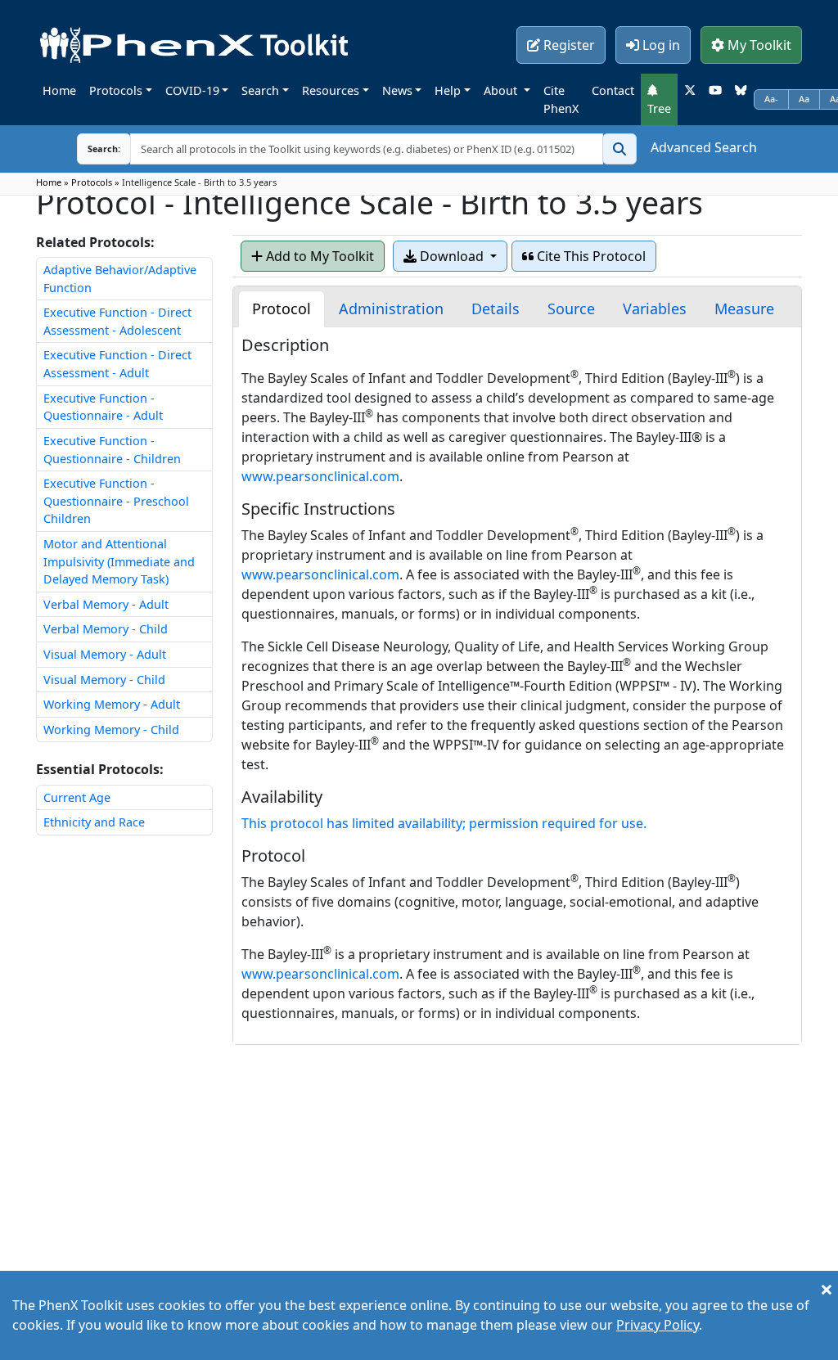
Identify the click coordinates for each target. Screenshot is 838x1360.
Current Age (76, 797)
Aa (804, 98)
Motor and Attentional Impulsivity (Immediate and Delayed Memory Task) (119, 561)
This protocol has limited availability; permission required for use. (444, 823)
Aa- (771, 98)
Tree (659, 108)
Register (567, 45)
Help (448, 90)
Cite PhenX (561, 99)
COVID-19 (192, 90)
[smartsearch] (619, 148)
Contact (613, 90)
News (397, 90)
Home (59, 90)
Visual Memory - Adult (104, 654)
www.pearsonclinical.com (320, 476)
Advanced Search (704, 147)
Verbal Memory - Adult (106, 604)
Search (260, 90)
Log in (659, 45)
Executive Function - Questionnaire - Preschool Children (116, 500)
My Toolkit (757, 45)
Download (452, 256)
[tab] (281, 308)
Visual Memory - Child (104, 679)
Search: (91, 148)
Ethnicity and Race (94, 822)
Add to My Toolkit (318, 256)
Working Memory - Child (111, 729)
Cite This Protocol (590, 256)
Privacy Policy (657, 1325)
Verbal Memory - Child (105, 629)
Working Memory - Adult (111, 704)
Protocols (115, 90)
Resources (330, 90)
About (502, 90)
